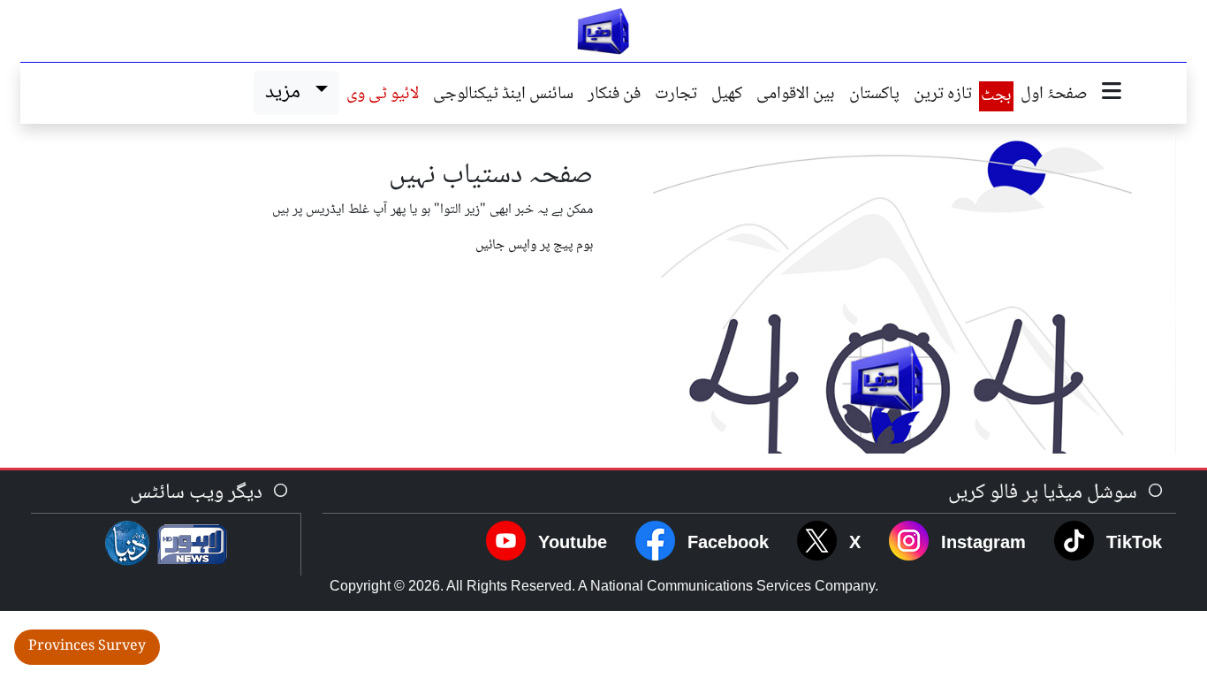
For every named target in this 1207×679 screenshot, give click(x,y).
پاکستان (874, 95)
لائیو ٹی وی (382, 95)
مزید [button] (286, 92)
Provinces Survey (87, 647)
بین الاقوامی (795, 95)
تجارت (676, 95)
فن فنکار (614, 95)
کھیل (726, 95)
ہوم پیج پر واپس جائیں (534, 245)
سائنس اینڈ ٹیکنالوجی (503, 95)
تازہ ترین (943, 95)
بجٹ (996, 96)
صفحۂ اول (1054, 95)
